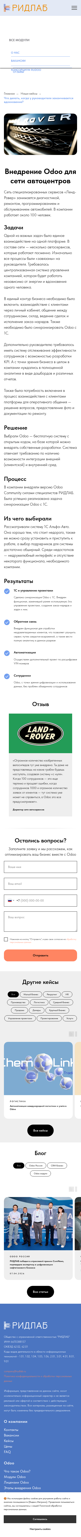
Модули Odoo (15, 1477)
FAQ (7, 1452)
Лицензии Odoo (16, 1482)
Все (13, 994)
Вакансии (11, 1435)
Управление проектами (20, 1018)
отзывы (18, 71)
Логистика (39, 1002)
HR (67, 994)
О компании (16, 1421)
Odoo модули (40, 1173)
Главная (9, 93)
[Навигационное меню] (74, 8)
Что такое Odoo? (17, 1471)
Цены (8, 1446)
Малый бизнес (31, 994)
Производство (18, 1002)
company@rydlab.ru (15, 1371)
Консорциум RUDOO (26, 69)
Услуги (69, 1018)
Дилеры (37, 1010)
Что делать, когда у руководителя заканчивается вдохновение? (38, 100)
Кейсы (9, 1441)
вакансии (18, 60)
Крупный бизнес (57, 1010)
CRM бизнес (57, 1165)
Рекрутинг (52, 994)
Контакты (11, 1430)
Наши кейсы (29, 93)
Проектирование (49, 1018)
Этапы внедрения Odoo (22, 1488)
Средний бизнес (61, 1002)
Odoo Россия (35, 1165)
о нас (15, 52)
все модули (19, 40)
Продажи (19, 1010)
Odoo (9, 1463)
